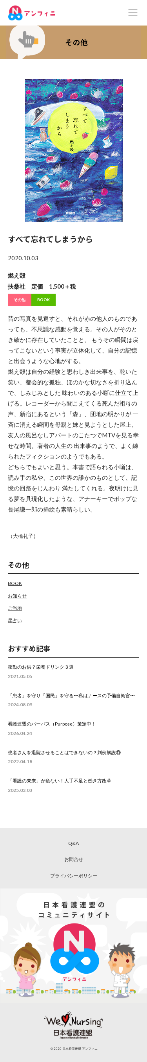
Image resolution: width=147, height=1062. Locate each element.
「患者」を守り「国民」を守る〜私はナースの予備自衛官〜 (71, 695)
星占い (15, 620)
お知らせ (17, 596)
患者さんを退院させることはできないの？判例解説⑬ (64, 752)
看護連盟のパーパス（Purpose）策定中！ (52, 724)
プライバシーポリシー (73, 876)
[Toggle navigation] (133, 12)
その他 (19, 299)
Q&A (73, 843)
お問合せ (73, 859)
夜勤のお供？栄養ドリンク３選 (41, 667)
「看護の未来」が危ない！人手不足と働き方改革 (59, 781)
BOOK (43, 299)
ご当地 (15, 608)
